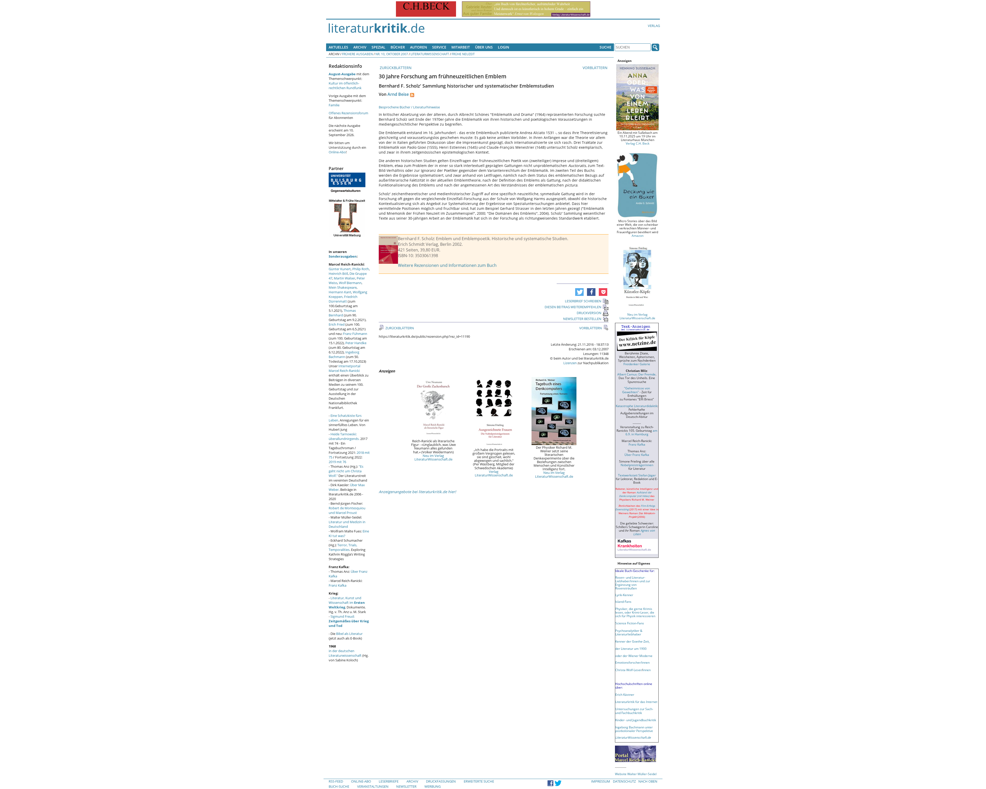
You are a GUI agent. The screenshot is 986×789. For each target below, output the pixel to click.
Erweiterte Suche (479, 781)
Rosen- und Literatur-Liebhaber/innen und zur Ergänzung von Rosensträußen (632, 582)
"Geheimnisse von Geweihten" (636, 390)
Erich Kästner (624, 694)
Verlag (654, 25)
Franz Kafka (337, 585)
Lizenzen (570, 363)
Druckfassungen (441, 781)
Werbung (432, 786)
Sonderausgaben (343, 256)
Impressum (600, 781)
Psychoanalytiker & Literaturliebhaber (628, 632)
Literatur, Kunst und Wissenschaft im (347, 602)
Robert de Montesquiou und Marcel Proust (347, 510)
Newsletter (406, 786)
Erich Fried (337, 324)
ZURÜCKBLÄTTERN (395, 67)
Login (503, 47)
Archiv (359, 47)
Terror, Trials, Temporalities (343, 547)
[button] (579, 292)
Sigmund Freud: (349, 621)
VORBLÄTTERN (596, 67)
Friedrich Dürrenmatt (343, 299)
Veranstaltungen (372, 786)
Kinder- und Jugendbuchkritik (635, 720)
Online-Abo (337, 152)
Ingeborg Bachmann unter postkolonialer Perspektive (634, 729)
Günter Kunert (340, 269)
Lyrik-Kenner (624, 595)
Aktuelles (338, 47)
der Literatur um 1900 (631, 648)
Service (439, 47)
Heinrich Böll (338, 273)
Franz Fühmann (355, 333)
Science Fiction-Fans (629, 623)
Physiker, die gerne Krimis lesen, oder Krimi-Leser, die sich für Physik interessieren (635, 612)
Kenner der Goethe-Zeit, (632, 641)
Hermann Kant (340, 292)
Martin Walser (344, 278)
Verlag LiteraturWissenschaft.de (494, 473)
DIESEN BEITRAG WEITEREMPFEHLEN (573, 307)
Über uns (484, 47)
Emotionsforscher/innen (632, 662)
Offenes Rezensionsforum (348, 113)
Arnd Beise (398, 94)
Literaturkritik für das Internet (636, 702)
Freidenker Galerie (636, 364)
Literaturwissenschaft (430, 54)
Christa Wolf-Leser (628, 670)
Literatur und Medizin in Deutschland (347, 524)
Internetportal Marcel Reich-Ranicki (344, 368)
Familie (334, 105)
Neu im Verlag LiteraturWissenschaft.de (433, 457)
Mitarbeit (460, 47)
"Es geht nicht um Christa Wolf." (346, 471)
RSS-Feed (336, 781)
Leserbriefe (389, 781)
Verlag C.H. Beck (637, 143)
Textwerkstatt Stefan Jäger (637, 475)
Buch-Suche (339, 786)
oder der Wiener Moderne (633, 656)
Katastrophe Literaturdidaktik (636, 406)
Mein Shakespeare (343, 287)
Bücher (398, 47)
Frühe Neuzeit (463, 54)
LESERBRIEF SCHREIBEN (583, 301)
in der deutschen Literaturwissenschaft (345, 653)
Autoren (418, 47)
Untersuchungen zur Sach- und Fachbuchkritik (634, 711)
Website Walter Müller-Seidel (636, 774)
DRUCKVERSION (589, 313)
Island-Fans (623, 601)
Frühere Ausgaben (357, 54)
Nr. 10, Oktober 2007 (391, 54)
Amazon (637, 235)
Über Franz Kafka (636, 455)
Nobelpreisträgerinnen (637, 465)
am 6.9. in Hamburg (641, 432)
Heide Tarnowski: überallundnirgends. (344, 436)
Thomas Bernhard (342, 312)
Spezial (378, 47)
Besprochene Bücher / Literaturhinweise (409, 107)
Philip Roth (360, 269)
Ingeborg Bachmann (344, 354)
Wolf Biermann (350, 282)
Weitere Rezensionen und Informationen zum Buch (447, 265)
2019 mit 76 (337, 461)
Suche (605, 47)
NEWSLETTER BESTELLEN (582, 318)
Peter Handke (355, 343)
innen (647, 670)
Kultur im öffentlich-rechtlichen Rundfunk (345, 85)
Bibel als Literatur (349, 633)
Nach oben (647, 781)
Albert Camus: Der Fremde (636, 374)
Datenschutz (624, 781)
